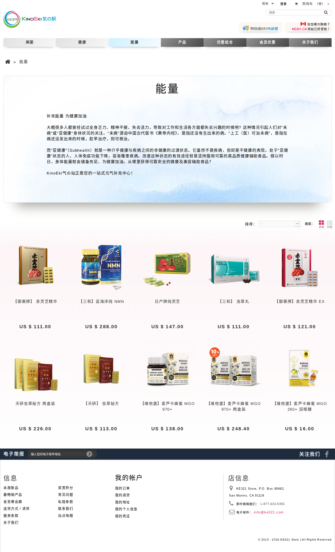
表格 (321, 227)
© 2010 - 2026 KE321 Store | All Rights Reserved (295, 539)
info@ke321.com (269, 512)
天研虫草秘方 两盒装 (35, 403)
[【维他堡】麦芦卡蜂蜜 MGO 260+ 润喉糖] (299, 368)
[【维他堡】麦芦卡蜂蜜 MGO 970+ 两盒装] (233, 368)
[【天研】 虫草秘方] (101, 368)
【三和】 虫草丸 (233, 301)
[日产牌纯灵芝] (167, 266)
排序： (251, 224)
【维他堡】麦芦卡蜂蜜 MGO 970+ (167, 406)
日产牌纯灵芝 (167, 301)
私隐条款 (65, 502)
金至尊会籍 (12, 502)
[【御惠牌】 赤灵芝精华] (35, 266)
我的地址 (122, 502)
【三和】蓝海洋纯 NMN (101, 301)
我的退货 (122, 495)
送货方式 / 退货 (16, 508)
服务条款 (10, 516)
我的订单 (122, 488)
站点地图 (65, 516)
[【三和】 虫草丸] (233, 266)
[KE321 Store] (33, 19)
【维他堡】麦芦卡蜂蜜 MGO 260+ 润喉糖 (300, 406)
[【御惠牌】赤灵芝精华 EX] (299, 266)
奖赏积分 (65, 488)
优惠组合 (225, 42)
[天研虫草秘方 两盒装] (35, 368)
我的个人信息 (126, 509)
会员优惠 (268, 42)
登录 (283, 3)
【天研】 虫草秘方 (101, 403)
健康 (82, 42)
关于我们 (310, 42)
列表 (329, 227)
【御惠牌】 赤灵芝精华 (35, 301)
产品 (182, 42)
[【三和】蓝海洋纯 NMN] (101, 266)
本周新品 (10, 488)
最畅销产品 (12, 495)
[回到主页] (8, 62)
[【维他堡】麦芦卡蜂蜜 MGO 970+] (167, 368)
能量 (135, 42)
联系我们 (65, 508)
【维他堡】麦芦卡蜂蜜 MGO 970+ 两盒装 (233, 406)
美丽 (30, 42)
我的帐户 (129, 477)
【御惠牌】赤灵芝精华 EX (300, 301)
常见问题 (65, 495)
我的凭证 (122, 516)
